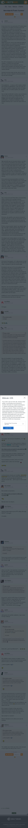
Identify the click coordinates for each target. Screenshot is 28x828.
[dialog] (14, 414)
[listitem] (14, 424)
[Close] (25, 398)
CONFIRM (8, 428)
